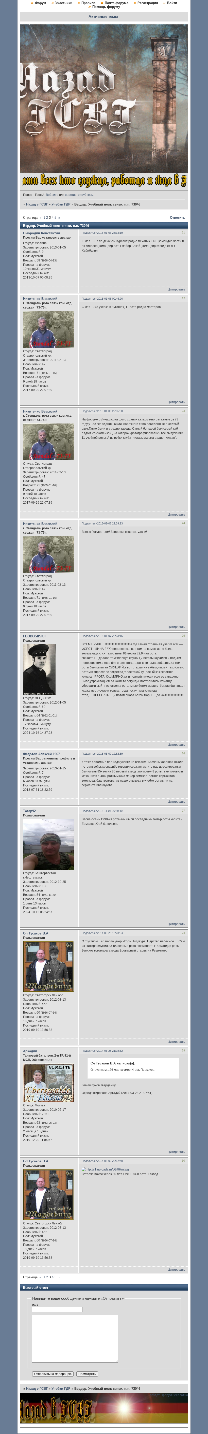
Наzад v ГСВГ (37, 204)
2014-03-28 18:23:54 (110, 932)
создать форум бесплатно (169, 1395)
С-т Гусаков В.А (35, 933)
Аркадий (30, 1051)
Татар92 (29, 811)
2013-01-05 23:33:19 (110, 232)
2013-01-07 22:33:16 (110, 635)
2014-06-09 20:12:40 (110, 1160)
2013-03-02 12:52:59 (110, 753)
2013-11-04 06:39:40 (110, 810)
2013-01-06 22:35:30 (110, 411)
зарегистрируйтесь (79, 195)
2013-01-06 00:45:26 (110, 298)
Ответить (177, 218)
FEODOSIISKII (34, 636)
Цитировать (176, 289)
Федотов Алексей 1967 (41, 754)
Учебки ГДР (61, 204)
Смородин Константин (41, 233)
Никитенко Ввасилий (40, 299)
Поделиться (89, 232)
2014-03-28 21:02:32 (110, 1050)
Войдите (52, 195)
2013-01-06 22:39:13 (110, 523)
